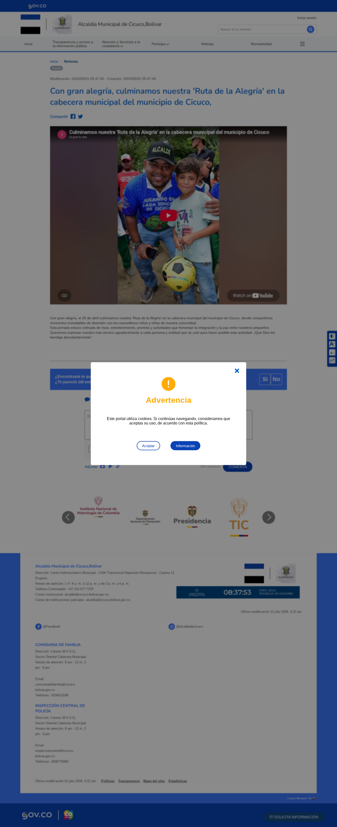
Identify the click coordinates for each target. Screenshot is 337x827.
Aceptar (148, 445)
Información (185, 445)
